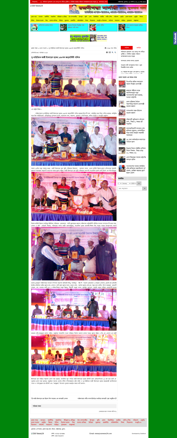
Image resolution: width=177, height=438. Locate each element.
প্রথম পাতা (34, 17)
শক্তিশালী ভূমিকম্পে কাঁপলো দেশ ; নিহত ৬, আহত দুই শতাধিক (135, 121)
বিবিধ (32, 20)
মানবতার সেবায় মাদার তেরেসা (85, 2)
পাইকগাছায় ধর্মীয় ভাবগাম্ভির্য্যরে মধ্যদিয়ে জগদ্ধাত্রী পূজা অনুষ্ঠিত (96, 398)
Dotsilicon (143, 433)
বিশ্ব (46, 20)
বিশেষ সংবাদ (39, 20)
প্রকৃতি (121, 17)
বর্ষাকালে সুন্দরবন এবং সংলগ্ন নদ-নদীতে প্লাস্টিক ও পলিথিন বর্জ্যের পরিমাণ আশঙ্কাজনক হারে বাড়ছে (48, 2)
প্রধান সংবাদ (128, 17)
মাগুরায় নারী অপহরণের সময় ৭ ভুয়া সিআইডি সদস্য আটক (131, 66)
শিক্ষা (86, 20)
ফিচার (141, 17)
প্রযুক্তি (136, 17)
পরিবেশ (116, 17)
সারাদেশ (117, 20)
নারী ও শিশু (109, 17)
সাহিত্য (123, 20)
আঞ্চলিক (53, 17)
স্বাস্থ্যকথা (136, 20)
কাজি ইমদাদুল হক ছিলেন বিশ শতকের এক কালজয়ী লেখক (51, 398)
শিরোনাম (92, 20)
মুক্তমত (67, 20)
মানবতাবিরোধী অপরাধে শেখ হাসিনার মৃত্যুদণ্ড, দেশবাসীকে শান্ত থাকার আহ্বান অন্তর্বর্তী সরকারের (135, 131)
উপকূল (81, 17)
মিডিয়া (61, 20)
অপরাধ (41, 17)
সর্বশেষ (111, 20)
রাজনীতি (73, 20)
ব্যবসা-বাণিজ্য (53, 20)
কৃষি (86, 17)
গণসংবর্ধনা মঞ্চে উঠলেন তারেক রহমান (134, 111)
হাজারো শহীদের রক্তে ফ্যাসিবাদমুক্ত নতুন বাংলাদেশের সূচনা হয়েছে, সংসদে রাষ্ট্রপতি (134, 93)
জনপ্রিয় (139, 48)
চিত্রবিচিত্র (96, 17)
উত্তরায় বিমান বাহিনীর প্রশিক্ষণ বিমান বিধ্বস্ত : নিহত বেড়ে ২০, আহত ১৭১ (136, 150)
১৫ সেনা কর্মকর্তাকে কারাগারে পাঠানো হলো (135, 140)
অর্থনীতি (47, 17)
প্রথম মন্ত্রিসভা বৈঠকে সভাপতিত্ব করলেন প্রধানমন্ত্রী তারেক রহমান (135, 104)
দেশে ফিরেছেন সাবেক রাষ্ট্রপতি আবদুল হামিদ (136, 158)
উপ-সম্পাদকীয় (73, 17)
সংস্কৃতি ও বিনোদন (102, 20)
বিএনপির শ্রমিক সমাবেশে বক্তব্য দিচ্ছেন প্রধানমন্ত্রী (134, 83)
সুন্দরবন (129, 20)
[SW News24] (36, 6)
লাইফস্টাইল (80, 20)
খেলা (90, 17)
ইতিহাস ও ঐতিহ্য (62, 17)
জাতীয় (102, 17)
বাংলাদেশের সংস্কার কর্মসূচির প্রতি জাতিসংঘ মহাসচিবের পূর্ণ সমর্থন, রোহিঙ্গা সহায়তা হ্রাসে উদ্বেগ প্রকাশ (135, 169)
